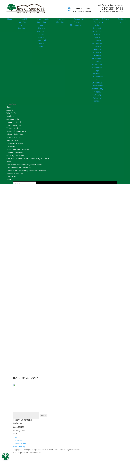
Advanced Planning (60, 20)
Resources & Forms (101, 19)
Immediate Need (41, 23)
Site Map (113, 460)
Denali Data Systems (49, 452)
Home (9, 19)
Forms (98, 61)
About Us (24, 19)
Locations (22, 28)
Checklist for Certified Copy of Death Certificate (97, 90)
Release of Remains (97, 99)
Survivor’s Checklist (97, 35)
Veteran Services (41, 35)
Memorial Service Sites (42, 43)
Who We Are (22, 23)
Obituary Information (97, 41)
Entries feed (18, 440)
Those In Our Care (41, 29)
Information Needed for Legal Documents (97, 69)
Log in (15, 437)
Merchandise (12, 140)
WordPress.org (19, 446)
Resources (10, 146)
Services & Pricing (78, 20)
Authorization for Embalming (97, 79)
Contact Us (122, 19)
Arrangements (43, 19)
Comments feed (19, 443)
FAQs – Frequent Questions (96, 28)
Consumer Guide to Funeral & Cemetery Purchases (97, 52)
